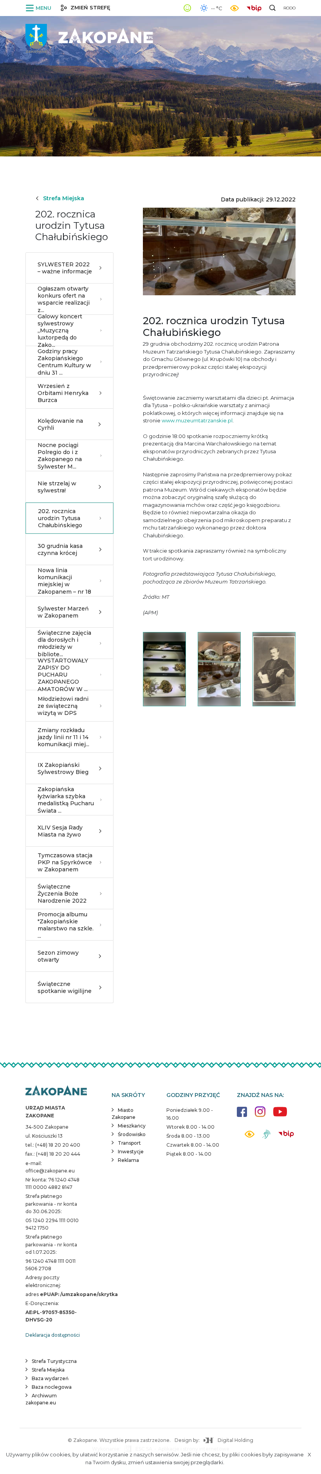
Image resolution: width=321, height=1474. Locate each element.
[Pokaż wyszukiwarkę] (272, 8)
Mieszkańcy (132, 1126)
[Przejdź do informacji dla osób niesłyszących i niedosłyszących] (266, 1137)
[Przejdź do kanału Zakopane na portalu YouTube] (280, 1116)
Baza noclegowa (52, 1387)
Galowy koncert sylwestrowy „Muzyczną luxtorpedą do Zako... (60, 330)
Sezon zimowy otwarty (58, 956)
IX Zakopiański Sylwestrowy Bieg (63, 768)
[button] (40, 8)
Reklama (128, 1160)
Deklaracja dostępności (52, 1335)
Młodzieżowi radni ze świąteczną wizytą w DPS (63, 705)
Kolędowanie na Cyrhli (60, 424)
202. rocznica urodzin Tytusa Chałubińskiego (60, 518)
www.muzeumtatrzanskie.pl (197, 420)
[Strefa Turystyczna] (56, 1091)
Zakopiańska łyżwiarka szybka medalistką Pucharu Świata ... (66, 800)
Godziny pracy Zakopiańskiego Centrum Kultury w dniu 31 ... (64, 362)
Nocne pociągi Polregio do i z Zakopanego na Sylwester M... (60, 456)
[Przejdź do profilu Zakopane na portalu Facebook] (242, 1115)
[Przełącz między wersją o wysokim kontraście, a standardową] (234, 8)
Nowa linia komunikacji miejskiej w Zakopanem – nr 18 (64, 581)
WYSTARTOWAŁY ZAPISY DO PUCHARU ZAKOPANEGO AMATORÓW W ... (63, 674)
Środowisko (132, 1134)
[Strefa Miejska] (90, 35)
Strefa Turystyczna (54, 1361)
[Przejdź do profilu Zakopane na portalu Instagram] (260, 1115)
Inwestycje (131, 1151)
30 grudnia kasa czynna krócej (60, 549)
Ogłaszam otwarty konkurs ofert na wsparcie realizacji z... (64, 299)
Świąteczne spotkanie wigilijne (65, 987)
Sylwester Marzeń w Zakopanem (63, 612)
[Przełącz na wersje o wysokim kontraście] (249, 1136)
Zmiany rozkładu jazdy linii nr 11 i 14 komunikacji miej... (63, 737)
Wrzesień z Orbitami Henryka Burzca (63, 393)
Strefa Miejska (63, 198)
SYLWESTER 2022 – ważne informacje (65, 268)
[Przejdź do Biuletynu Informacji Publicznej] (256, 7)
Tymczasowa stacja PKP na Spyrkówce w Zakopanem (65, 862)
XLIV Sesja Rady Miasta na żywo (60, 831)
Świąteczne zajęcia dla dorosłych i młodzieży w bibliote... (64, 643)
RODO (289, 8)
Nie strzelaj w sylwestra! (57, 487)
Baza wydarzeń (50, 1378)
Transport (129, 1143)
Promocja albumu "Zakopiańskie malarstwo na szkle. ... (66, 925)
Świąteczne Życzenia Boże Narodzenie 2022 (62, 893)
